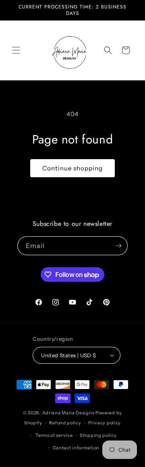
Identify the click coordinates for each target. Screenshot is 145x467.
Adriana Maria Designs (68, 413)
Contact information (76, 448)
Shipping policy (98, 435)
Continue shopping (72, 168)
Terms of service (53, 435)
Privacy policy (104, 423)
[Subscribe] (118, 245)
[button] (16, 50)
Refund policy (65, 423)
